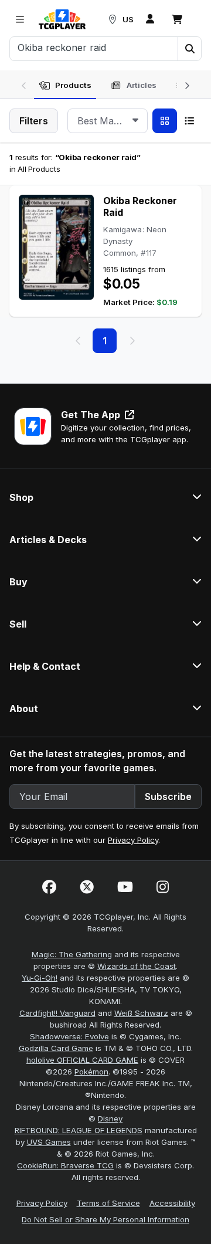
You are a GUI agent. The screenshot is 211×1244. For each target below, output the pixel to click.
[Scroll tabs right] (187, 84)
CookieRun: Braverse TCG (65, 1165)
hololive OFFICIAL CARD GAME (82, 1060)
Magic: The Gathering (72, 954)
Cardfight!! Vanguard (57, 1013)
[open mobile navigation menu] (20, 19)
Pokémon (91, 1071)
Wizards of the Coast (136, 966)
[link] (62, 19)
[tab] (65, 86)
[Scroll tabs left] (24, 84)
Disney (110, 1118)
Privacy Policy (133, 840)
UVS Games (49, 1142)
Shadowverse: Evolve (69, 1036)
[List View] (189, 121)
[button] (189, 48)
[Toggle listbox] (135, 121)
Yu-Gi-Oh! (39, 977)
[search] (94, 47)
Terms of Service (108, 1203)
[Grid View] (164, 121)
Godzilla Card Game (56, 1048)
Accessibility (172, 1203)
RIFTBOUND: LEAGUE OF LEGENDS (78, 1130)
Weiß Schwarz (141, 1013)
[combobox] (107, 121)
